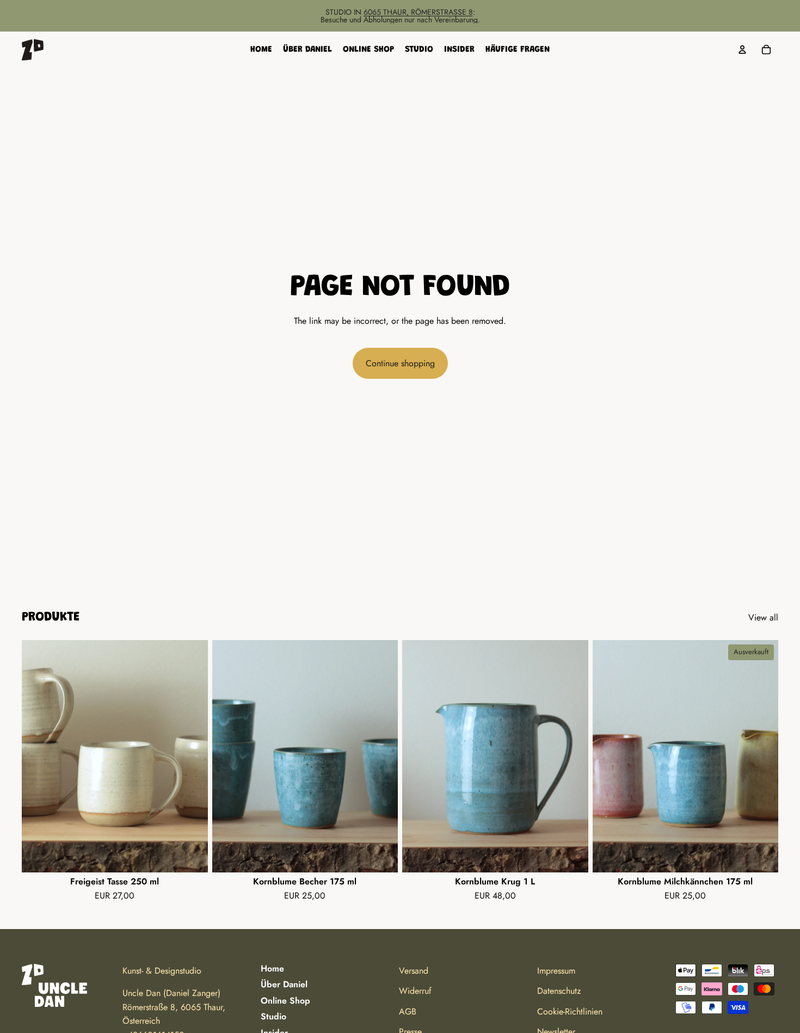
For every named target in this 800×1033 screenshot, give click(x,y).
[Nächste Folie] (191, 756)
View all (763, 617)
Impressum (556, 970)
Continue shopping (400, 363)
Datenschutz (559, 991)
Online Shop (285, 1000)
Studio (273, 1016)
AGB (407, 1011)
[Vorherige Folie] (38, 756)
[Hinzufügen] (191, 856)
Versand (413, 970)
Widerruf (415, 991)
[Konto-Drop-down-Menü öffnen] (742, 50)
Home (272, 968)
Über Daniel (284, 984)
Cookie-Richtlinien (569, 1011)
